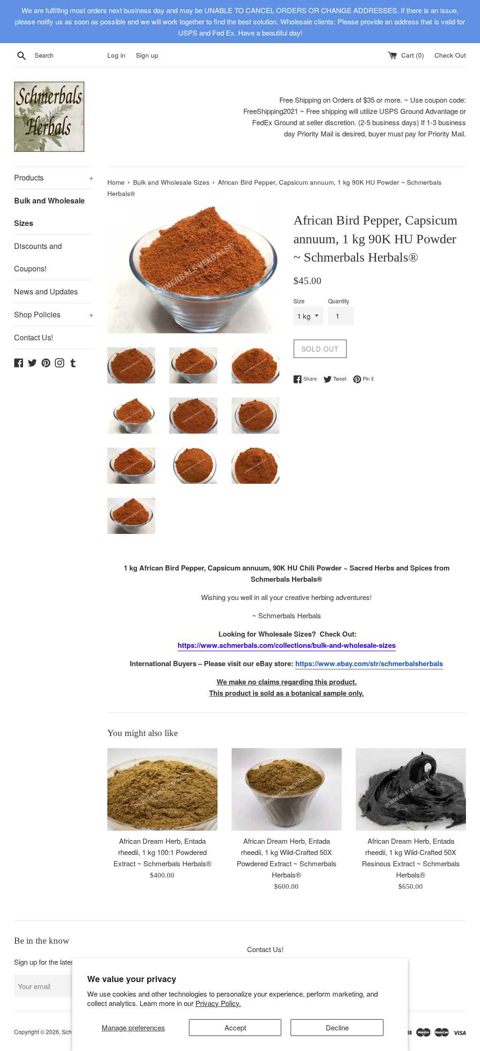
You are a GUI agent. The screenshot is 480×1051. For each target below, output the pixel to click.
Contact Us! (33, 337)
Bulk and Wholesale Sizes (49, 211)
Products (53, 177)
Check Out (450, 55)
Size (299, 301)
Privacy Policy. (218, 1003)
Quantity (338, 301)
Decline (337, 1027)
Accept (235, 1027)
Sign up (147, 55)
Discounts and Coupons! (38, 257)
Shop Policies (53, 314)
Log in (116, 55)
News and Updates (46, 291)
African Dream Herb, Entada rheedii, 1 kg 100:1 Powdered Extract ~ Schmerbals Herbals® (162, 852)
